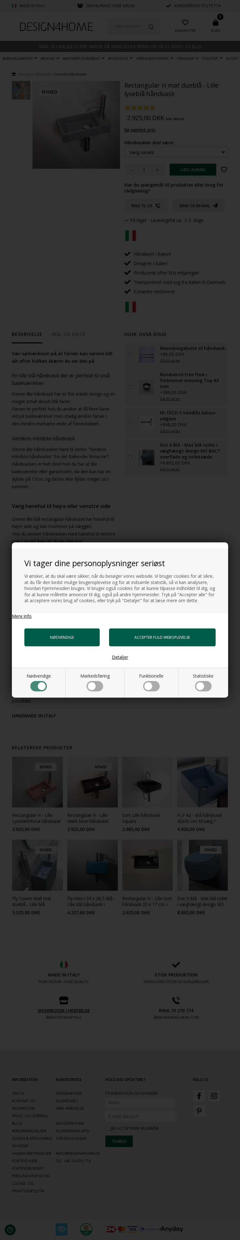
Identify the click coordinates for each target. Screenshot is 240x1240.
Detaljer (120, 657)
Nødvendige (39, 676)
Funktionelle (151, 676)
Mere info (22, 616)
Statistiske (203, 676)
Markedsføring (95, 676)
